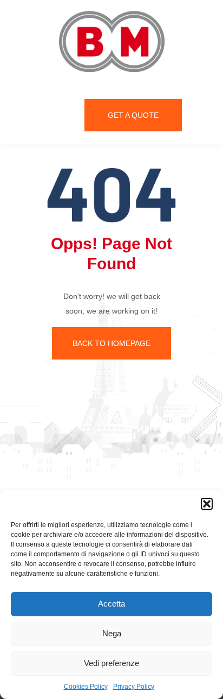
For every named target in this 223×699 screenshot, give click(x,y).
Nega (111, 633)
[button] (206, 503)
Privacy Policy (133, 686)
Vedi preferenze (111, 663)
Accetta (111, 603)
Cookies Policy (86, 686)
